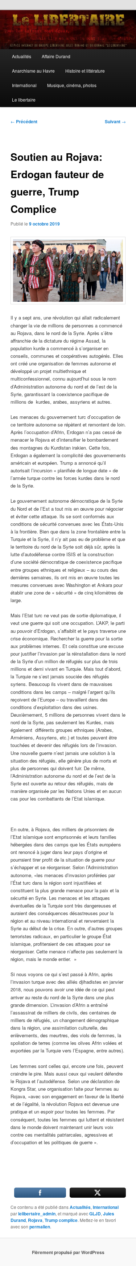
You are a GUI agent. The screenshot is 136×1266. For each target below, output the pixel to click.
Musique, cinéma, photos (71, 85)
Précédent (24, 121)
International (24, 85)
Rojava (35, 1220)
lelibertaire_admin (36, 1213)
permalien (39, 1226)
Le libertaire (24, 99)
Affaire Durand (56, 56)
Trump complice (61, 1220)
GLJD (95, 1213)
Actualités (21, 56)
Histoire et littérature (85, 71)
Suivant (115, 121)
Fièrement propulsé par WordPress (68, 1252)
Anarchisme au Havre (33, 71)
